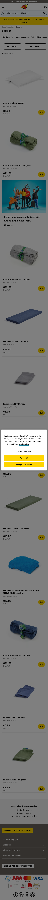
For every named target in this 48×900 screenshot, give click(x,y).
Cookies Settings (24, 451)
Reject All (24, 458)
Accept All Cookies (24, 464)
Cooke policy (24, 444)
